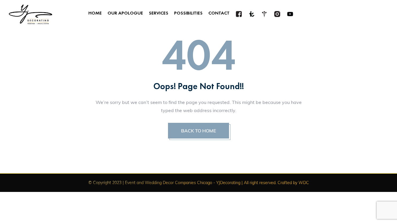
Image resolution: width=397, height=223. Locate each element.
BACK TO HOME (198, 131)
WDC (303, 182)
